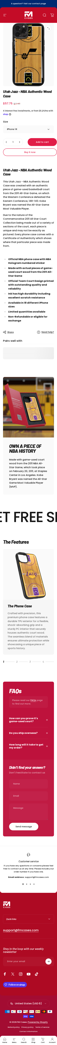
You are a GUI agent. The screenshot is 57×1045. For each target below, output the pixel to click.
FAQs (33, 700)
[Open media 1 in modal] (48, 28)
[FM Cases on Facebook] (5, 974)
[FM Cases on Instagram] (20, 974)
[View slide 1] (23, 884)
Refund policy (14, 1027)
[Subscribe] (48, 961)
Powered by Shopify (38, 1022)
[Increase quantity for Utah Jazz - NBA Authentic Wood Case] (19, 142)
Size (5, 121)
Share (10, 332)
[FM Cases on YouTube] (28, 974)
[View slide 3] (30, 884)
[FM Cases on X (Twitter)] (13, 974)
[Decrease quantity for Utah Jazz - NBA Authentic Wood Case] (6, 142)
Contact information (28, 1031)
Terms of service (42, 1027)
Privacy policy (27, 1027)
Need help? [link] (47, 332)
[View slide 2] (27, 884)
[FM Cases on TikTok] (36, 974)
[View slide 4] (34, 884)
